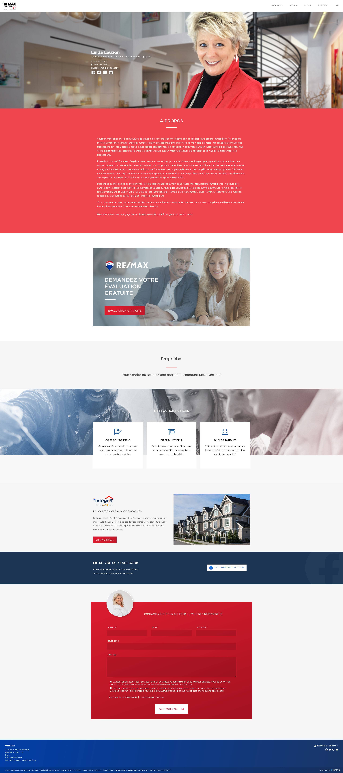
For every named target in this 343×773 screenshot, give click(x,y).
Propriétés (277, 6)
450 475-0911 (100, 65)
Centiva (335, 770)
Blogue (293, 6)
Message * (113, 655)
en (337, 6)
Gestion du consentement (161, 770)
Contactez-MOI (169, 709)
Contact (322, 6)
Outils (307, 6)
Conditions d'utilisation (151, 697)
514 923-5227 (100, 61)
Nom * (155, 627)
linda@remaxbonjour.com (104, 68)
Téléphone (113, 641)
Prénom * (112, 627)
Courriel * (202, 627)
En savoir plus (105, 540)
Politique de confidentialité (123, 697)
